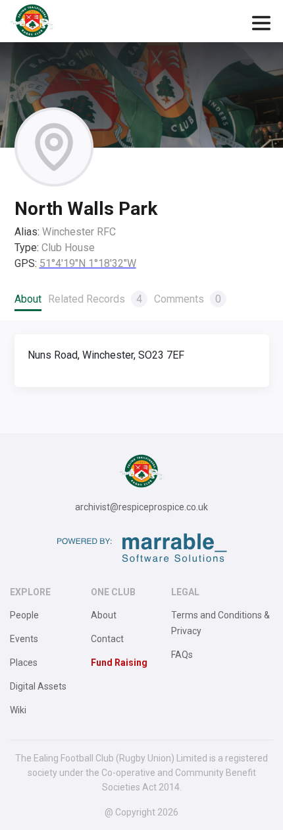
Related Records (95, 299)
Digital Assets (38, 686)
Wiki (18, 710)
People (24, 615)
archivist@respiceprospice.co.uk (141, 507)
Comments (187, 299)
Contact (107, 639)
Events (24, 639)
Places (24, 662)
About (27, 299)
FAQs (182, 654)
